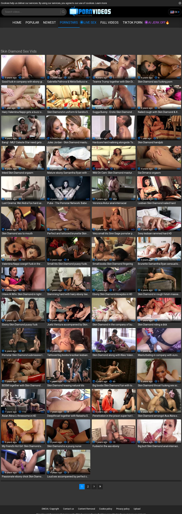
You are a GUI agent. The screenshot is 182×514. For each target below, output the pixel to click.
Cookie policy (105, 509)
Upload (137, 509)
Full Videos (109, 22)
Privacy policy (123, 509)
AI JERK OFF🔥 (158, 22)
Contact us (68, 509)
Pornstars (69, 22)
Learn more (101, 3)
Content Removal (86, 509)
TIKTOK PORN (133, 22)
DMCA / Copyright (50, 509)
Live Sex (90, 22)
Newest (49, 22)
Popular (32, 22)
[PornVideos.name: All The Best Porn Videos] (90, 11)
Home (17, 22)
